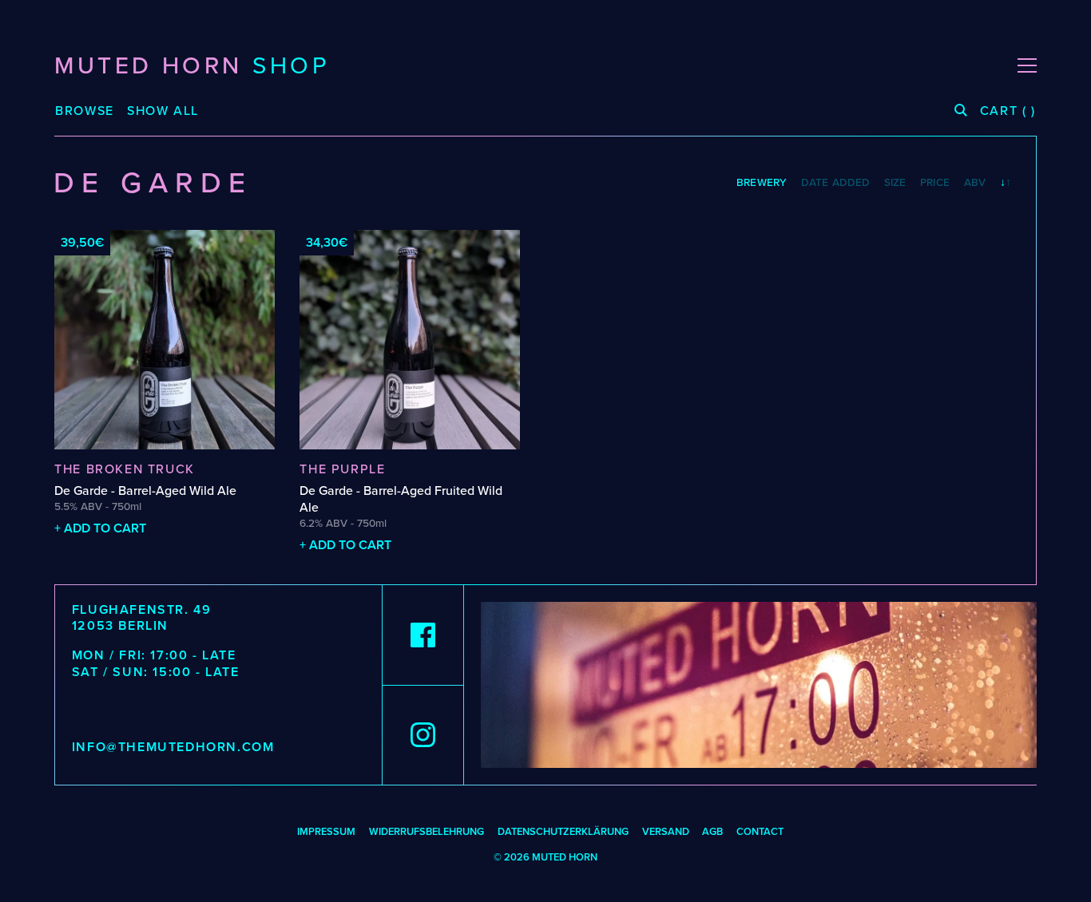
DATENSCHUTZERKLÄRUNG (563, 831)
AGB (712, 831)
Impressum (326, 831)
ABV (975, 182)
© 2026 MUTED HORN (545, 857)
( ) (1008, 111)
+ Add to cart (100, 528)
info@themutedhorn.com (173, 747)
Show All (163, 111)
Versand (665, 831)
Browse (84, 111)
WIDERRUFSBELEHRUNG (426, 831)
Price (935, 182)
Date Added (835, 182)
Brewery (761, 182)
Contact (760, 831)
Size (895, 182)
